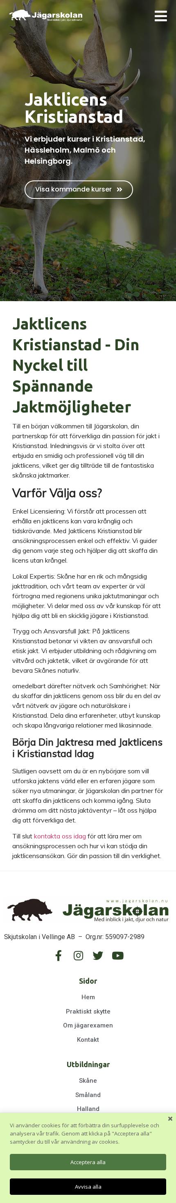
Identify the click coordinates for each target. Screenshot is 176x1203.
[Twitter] (98, 955)
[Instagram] (78, 955)
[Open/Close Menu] (160, 16)
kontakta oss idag (60, 836)
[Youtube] (117, 955)
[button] (79, 189)
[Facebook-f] (58, 955)
